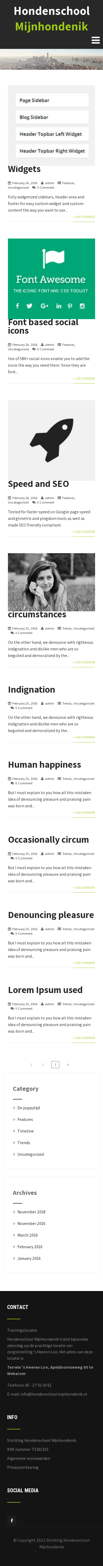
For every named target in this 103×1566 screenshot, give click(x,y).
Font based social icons (43, 325)
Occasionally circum (48, 839)
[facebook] (11, 1520)
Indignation (31, 689)
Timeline (25, 1131)
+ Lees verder (84, 217)
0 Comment (45, 187)
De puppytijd (28, 1108)
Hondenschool (51, 18)
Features (68, 183)
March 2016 (27, 1235)
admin (49, 183)
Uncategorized (18, 187)
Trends (67, 628)
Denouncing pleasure (51, 914)
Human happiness (44, 764)
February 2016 (30, 1247)
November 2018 (31, 1212)
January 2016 (29, 1258)
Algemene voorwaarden (28, 1458)
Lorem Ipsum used (45, 989)
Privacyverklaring (23, 1467)
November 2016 (31, 1223)
